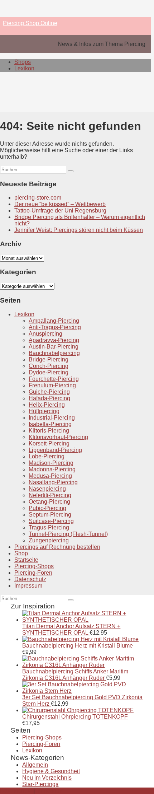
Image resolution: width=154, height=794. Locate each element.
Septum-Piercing (50, 515)
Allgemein (35, 765)
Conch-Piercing (48, 366)
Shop (21, 553)
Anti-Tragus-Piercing (55, 327)
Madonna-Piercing (52, 469)
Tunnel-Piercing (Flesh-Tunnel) (68, 534)
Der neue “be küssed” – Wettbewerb (60, 204)
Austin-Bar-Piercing (53, 347)
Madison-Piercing (51, 463)
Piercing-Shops (34, 566)
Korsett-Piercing (49, 443)
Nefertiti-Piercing (50, 495)
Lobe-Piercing (46, 456)
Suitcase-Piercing (51, 521)
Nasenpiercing (47, 489)
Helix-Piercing (47, 405)
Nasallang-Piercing (53, 482)
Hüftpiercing (44, 411)
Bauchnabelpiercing (54, 353)
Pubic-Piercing (47, 508)
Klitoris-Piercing (49, 431)
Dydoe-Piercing (48, 372)
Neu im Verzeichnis (47, 778)
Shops (22, 62)
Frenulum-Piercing (52, 385)
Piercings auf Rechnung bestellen (57, 547)
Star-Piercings (40, 784)
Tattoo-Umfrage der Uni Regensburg (60, 210)
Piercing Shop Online (30, 23)
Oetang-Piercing (49, 502)
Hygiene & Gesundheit (51, 771)
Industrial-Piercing (52, 418)
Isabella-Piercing (50, 424)
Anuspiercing (45, 334)
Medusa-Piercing (50, 476)
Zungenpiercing (49, 540)
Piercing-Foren (33, 573)
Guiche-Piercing (49, 392)
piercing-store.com (37, 198)
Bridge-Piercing (48, 359)
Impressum (28, 586)
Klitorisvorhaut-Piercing (58, 437)
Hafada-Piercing (49, 398)
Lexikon (24, 68)
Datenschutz (30, 579)
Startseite (26, 560)
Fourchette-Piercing (54, 379)
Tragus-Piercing (49, 527)
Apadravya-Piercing (54, 340)
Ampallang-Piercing (54, 321)
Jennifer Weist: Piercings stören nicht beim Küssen (78, 230)
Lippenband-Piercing (55, 450)
